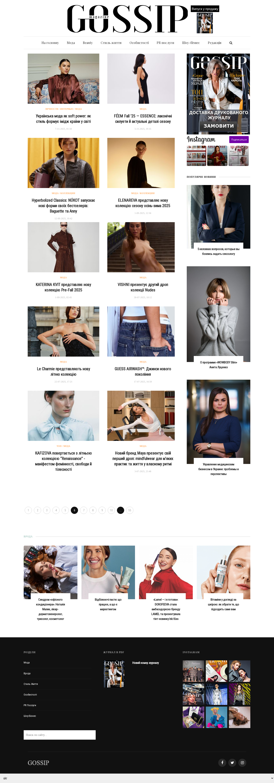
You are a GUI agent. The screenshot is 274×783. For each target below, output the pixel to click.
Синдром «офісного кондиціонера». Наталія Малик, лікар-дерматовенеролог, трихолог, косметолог (50, 609)
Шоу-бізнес (191, 43)
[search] (230, 43)
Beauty (88, 43)
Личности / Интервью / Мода (63, 109)
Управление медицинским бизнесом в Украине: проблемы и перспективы (218, 469)
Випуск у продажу (205, 8)
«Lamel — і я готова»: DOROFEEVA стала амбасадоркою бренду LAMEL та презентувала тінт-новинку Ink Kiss (165, 609)
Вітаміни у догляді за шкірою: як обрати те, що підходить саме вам (223, 604)
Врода (27, 673)
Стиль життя (111, 43)
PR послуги (165, 43)
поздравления (238, 165)
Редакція (214, 43)
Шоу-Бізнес (30, 715)
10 (111, 510)
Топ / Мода (63, 446)
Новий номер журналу (145, 663)
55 (129, 510)
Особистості (139, 43)
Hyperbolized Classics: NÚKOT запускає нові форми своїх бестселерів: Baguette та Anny (63, 206)
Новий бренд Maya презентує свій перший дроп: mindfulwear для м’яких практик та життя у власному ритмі (143, 458)
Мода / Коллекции (63, 193)
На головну (50, 43)
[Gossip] (38, 763)
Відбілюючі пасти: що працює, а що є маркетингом (108, 604)
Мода (71, 43)
